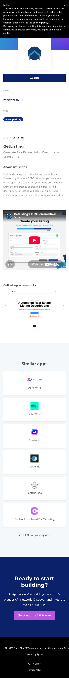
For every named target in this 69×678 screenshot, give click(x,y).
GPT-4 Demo (34, 663)
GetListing (18, 137)
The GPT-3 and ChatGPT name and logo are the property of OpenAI (35, 648)
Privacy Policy (11, 99)
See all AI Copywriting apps (34, 535)
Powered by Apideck (34, 654)
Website (34, 77)
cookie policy (40, 22)
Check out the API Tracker (34, 615)
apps (5, 137)
